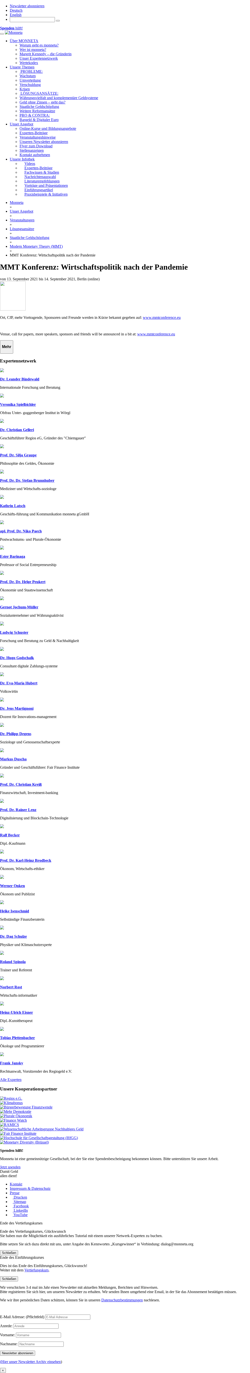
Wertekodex (29, 63)
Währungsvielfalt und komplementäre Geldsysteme (59, 98)
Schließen (9, 1253)
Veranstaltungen (22, 220)
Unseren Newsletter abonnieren (44, 142)
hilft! (11, 28)
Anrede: (6, 1326)
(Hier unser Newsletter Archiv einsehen (30, 1362)
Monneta (16, 202)
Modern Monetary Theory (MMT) (36, 246)
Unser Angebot (21, 124)
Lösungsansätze (22, 229)
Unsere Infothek (22, 159)
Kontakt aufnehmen (35, 155)
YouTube (20, 1215)
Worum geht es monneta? (39, 45)
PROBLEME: (31, 71)
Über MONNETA (24, 41)
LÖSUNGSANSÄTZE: (39, 93)
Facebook (21, 1206)
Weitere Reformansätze (37, 111)
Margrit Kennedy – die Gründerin (46, 54)
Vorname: (7, 1335)
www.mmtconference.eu (162, 317)
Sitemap (19, 1202)
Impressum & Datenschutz (30, 1188)
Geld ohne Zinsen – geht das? (42, 102)
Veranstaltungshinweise (38, 137)
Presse (15, 1193)
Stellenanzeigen (32, 150)
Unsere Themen (22, 67)
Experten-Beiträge (34, 133)
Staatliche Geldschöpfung (39, 106)
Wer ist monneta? (33, 49)
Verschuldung (30, 85)
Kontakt (16, 1184)
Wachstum (28, 76)
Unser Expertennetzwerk (39, 58)
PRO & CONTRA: (35, 115)
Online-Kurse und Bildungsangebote (48, 128)
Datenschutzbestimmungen (122, 1300)
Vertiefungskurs (36, 1270)
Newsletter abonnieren (27, 6)
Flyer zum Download (36, 146)
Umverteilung (30, 80)
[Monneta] (13, 32)
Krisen (25, 89)
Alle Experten (10, 1080)
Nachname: (9, 1344)
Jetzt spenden (10, 1167)
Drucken (20, 1197)
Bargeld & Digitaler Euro (39, 120)
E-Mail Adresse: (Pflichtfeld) (22, 1317)
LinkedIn (20, 1210)
